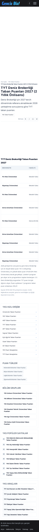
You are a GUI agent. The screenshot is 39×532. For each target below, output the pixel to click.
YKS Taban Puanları (13, 82)
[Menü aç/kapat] (35, 3)
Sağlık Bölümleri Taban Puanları (13, 375)
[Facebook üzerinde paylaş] (29, 119)
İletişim (18, 529)
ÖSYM (32, 292)
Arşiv (2, 529)
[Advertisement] (19, 27)
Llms (31, 529)
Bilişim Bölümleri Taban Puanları (13, 372)
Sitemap (25, 529)
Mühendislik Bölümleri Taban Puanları (15, 368)
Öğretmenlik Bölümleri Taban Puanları (15, 379)
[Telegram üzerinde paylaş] (36, 119)
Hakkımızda (10, 529)
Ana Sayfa (4, 82)
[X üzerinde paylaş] (25, 119)
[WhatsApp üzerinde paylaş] (33, 119)
